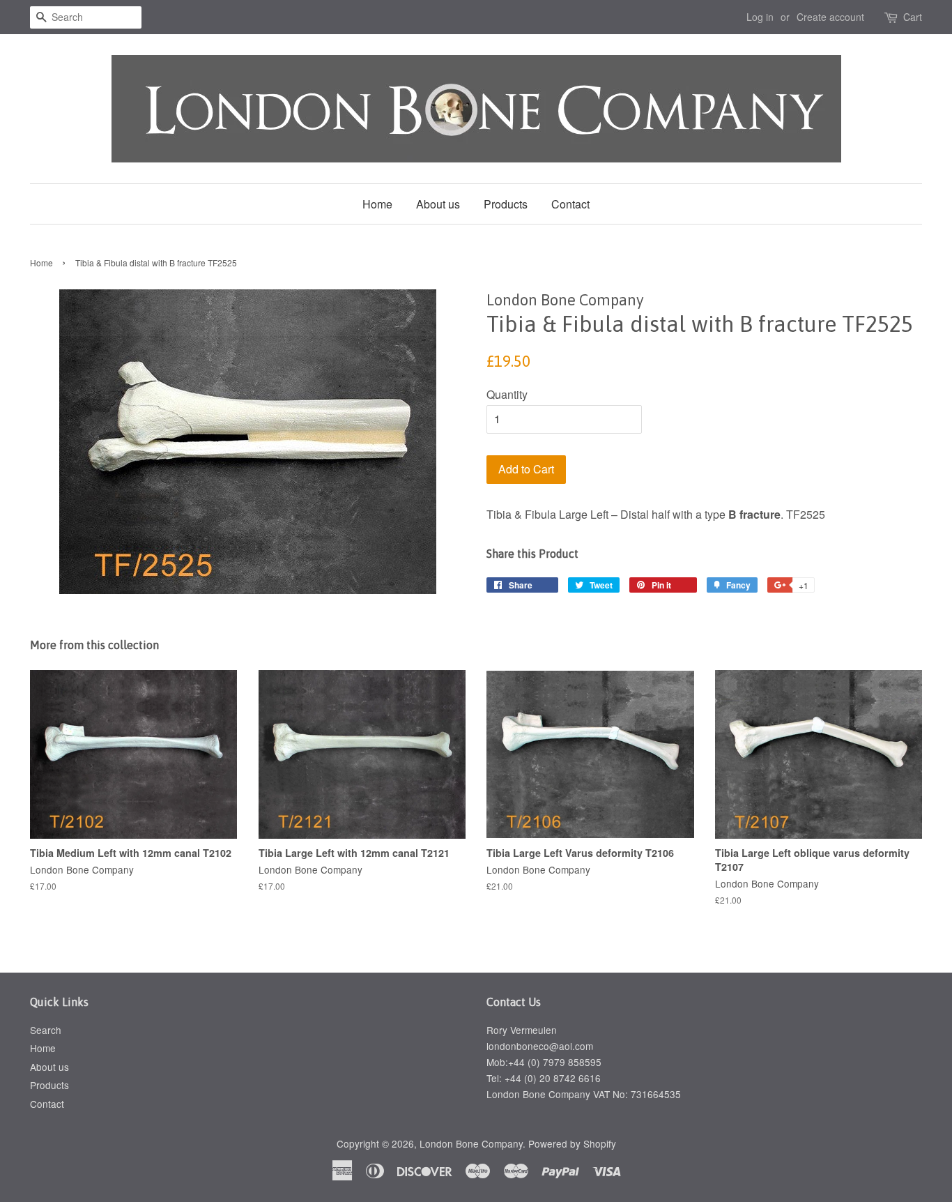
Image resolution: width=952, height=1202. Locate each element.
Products (506, 204)
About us (438, 204)
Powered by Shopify (572, 1143)
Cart (912, 17)
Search (45, 1030)
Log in (760, 17)
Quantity (507, 394)
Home (377, 204)
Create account (830, 17)
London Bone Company (471, 1143)
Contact (570, 204)
